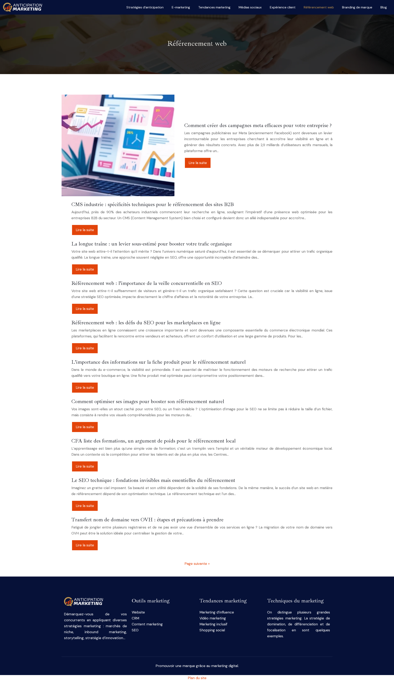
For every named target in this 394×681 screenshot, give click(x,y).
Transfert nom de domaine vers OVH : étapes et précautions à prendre (147, 519)
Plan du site (197, 678)
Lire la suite (198, 163)
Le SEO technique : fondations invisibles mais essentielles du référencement (153, 480)
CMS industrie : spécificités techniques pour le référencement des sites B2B (152, 204)
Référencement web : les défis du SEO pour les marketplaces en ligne (146, 322)
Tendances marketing (214, 7)
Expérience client (283, 7)
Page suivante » (197, 563)
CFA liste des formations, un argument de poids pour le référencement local (153, 441)
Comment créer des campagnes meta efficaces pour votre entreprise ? (258, 125)
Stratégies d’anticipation (145, 7)
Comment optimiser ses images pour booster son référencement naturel (147, 401)
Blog (383, 7)
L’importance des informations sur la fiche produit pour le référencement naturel (158, 362)
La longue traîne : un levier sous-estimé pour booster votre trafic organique (151, 244)
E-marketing (181, 7)
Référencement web (319, 7)
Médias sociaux (250, 7)
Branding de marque (357, 7)
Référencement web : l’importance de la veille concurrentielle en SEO (146, 283)
